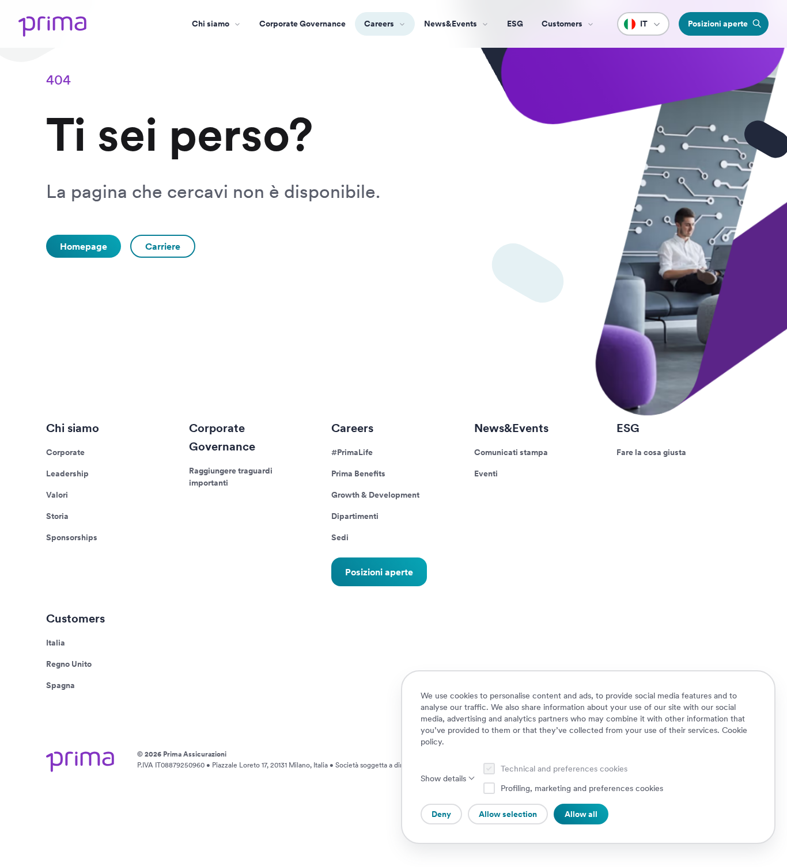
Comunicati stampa (511, 452)
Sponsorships (71, 537)
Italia (55, 642)
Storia (57, 516)
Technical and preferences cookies (564, 769)
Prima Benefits (358, 473)
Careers (379, 23)
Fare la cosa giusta (651, 452)
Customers (75, 618)
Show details (443, 778)
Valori (57, 494)
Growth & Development (375, 494)
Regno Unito (69, 664)
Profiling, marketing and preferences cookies (582, 788)
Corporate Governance (302, 23)
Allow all (581, 814)
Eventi (486, 473)
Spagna (60, 685)
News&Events (450, 23)
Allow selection (508, 814)
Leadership (67, 473)
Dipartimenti (355, 516)
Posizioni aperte (379, 571)
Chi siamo (210, 23)
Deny (441, 814)
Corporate (65, 452)
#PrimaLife (352, 452)
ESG (515, 23)
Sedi (340, 537)
